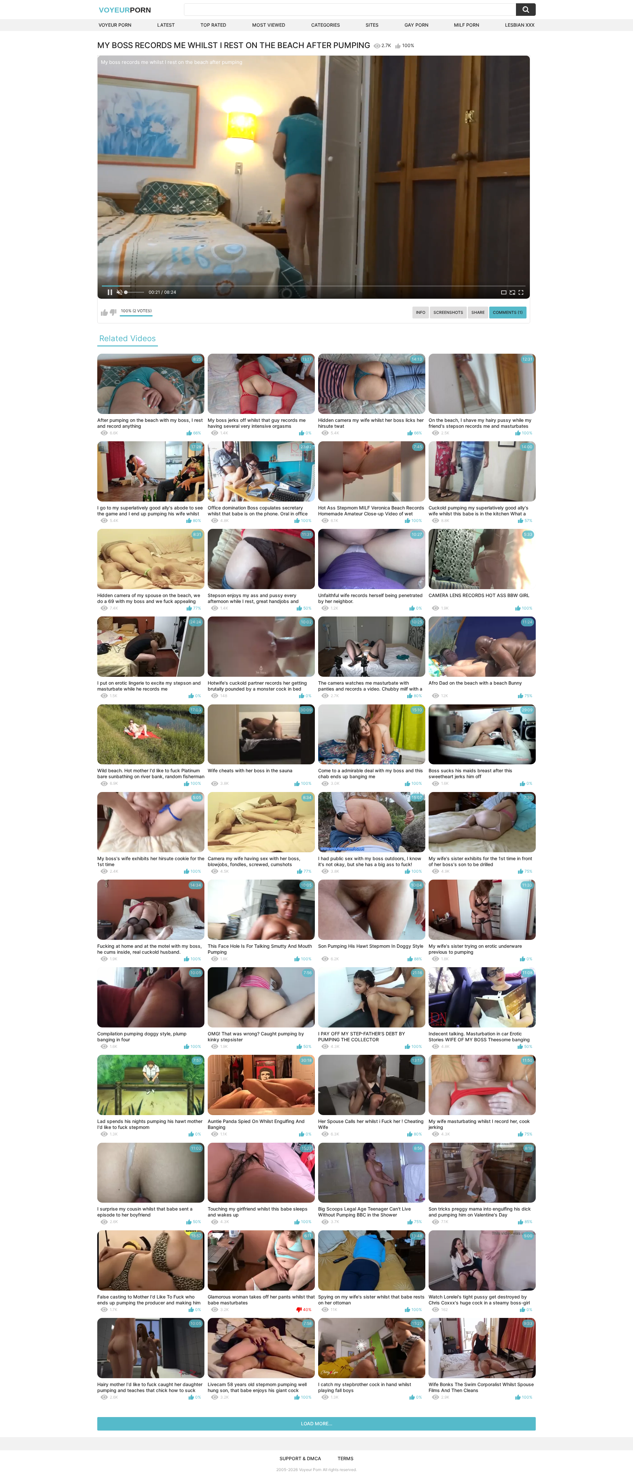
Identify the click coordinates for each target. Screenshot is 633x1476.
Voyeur (125, 10)
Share (478, 312)
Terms (345, 1458)
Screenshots (448, 312)
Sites (372, 25)
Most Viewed (268, 25)
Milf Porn (466, 25)
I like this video (104, 312)
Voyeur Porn (115, 25)
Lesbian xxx (519, 25)
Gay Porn (416, 25)
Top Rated (213, 25)
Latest (166, 25)
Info (420, 312)
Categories (325, 25)
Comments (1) (508, 312)
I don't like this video (112, 312)
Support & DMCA (300, 1458)
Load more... (316, 1423)
